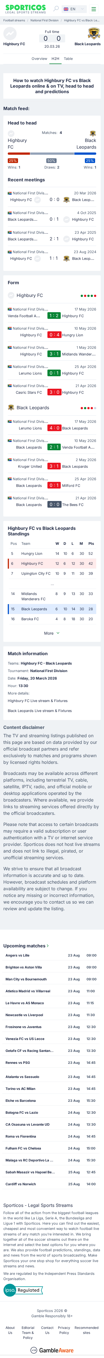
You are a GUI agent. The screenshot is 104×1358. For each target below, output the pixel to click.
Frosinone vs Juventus (24, 1027)
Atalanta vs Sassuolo (22, 1077)
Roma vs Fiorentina (21, 1136)
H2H (55, 59)
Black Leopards (86, 144)
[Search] (56, 8)
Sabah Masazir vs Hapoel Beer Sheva (32, 1172)
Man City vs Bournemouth (26, 979)
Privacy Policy (64, 1330)
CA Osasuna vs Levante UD (28, 1124)
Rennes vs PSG (18, 1063)
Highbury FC (17, 144)
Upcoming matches (24, 945)
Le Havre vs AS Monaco (25, 1003)
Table (68, 59)
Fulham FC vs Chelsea (23, 1148)
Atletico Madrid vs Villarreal (28, 991)
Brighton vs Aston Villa (24, 967)
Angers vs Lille (17, 955)
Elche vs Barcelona (21, 1100)
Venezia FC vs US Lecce (25, 1039)
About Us (10, 1330)
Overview (39, 59)
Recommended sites (86, 1330)
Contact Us (47, 1330)
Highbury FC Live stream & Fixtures (38, 701)
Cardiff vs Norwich (21, 1184)
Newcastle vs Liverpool (24, 1015)
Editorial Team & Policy (28, 1333)
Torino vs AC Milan (20, 1089)
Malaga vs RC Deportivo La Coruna (32, 1160)
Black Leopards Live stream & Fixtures (40, 711)
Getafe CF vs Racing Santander (31, 1051)
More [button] (49, 633)
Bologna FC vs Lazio (22, 1112)
